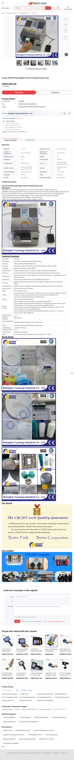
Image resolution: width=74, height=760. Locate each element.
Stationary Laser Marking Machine (46, 700)
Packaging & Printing (12, 13)
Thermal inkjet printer (60, 694)
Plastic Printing (7, 730)
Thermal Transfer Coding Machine (28, 722)
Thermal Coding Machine (59, 717)
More (3, 746)
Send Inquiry (19, 92)
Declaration (55, 753)
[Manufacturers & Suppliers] (37, 3)
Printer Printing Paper (51, 735)
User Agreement (47, 753)
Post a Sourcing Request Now (53, 621)
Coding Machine (34, 13)
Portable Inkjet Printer (8, 700)
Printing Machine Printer (35, 735)
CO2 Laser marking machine (10, 697)
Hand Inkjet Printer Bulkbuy (10, 743)
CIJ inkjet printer (24, 694)
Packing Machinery (23, 13)
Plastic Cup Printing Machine (27, 739)
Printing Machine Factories (23, 730)
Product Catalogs (27, 690)
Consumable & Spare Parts (62, 697)
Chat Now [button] (56, 92)
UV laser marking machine (44, 697)
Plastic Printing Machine (41, 717)
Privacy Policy (63, 753)
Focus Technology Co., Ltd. (25, 753)
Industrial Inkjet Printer (25, 700)
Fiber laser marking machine (27, 697)
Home (3, 13)
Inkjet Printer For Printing (46, 739)
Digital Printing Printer (9, 739)
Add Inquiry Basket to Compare (37, 69)
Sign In (4, 132)
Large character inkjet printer (45, 694)
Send (17, 621)
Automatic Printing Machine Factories (13, 735)
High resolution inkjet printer (10, 694)
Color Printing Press (25, 717)
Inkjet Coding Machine (9, 722)
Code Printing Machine (9, 717)
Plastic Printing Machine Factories (43, 730)
